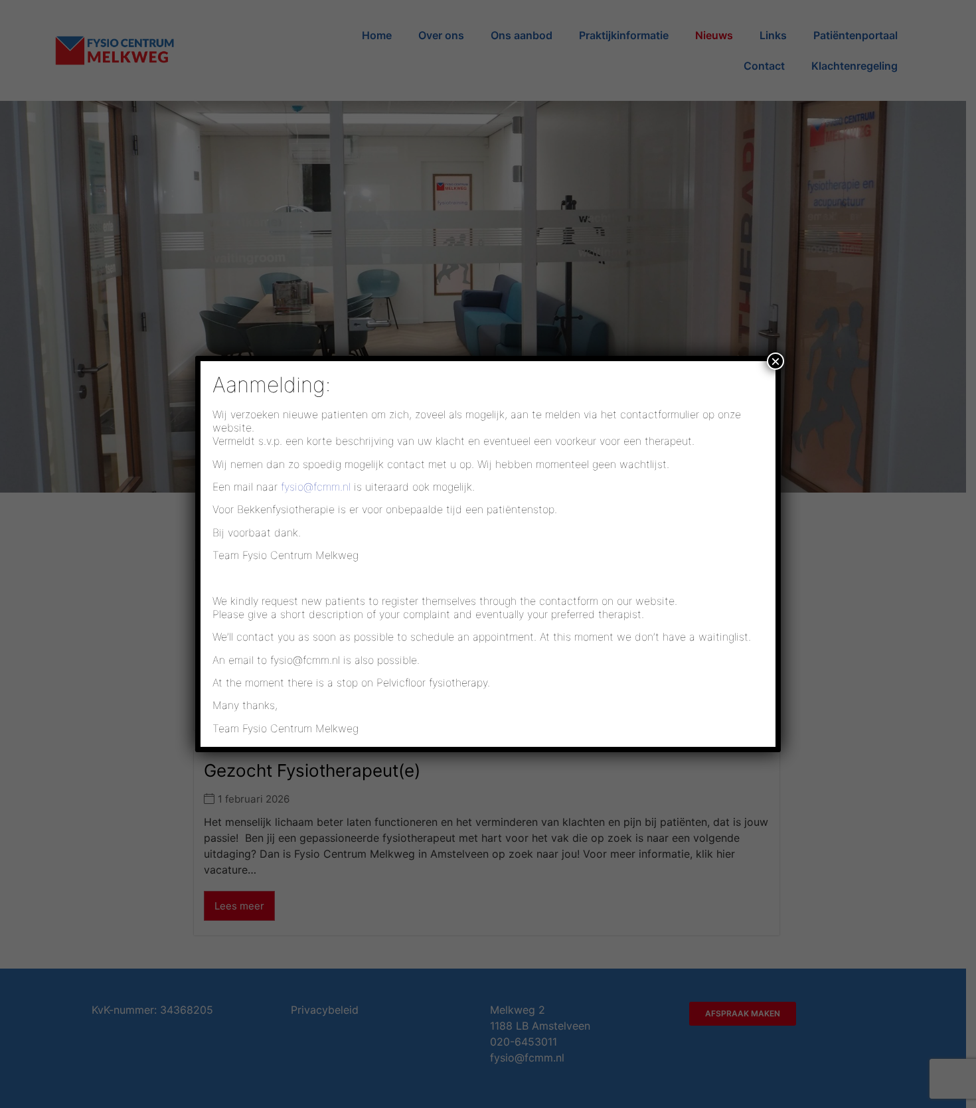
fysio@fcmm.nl (316, 486)
